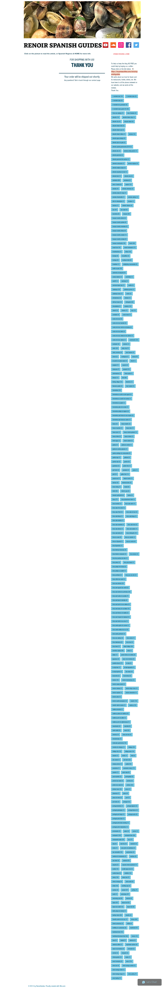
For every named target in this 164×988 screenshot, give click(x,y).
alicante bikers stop (129, 117)
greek (136, 470)
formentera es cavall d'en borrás (122, 399)
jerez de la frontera (129, 659)
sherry (116, 877)
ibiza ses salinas (118, 638)
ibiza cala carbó (131, 503)
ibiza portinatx (118, 575)
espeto (125, 365)
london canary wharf (119, 684)
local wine (117, 676)
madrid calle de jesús (120, 705)
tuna (115, 940)
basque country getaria (120, 222)
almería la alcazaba (119, 163)
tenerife (129, 915)
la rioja (129, 663)
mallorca (133, 705)
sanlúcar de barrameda (120, 856)
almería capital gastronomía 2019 (123, 147)
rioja (115, 844)
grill (115, 474)
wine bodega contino (130, 965)
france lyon (117, 432)
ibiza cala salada (133, 529)
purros (136, 831)
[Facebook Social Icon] (128, 45)
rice (131, 839)
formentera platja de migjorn (121, 411)
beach (132, 243)
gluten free (127, 466)
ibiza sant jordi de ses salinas (122, 604)
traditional (134, 928)
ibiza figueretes (118, 545)
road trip (124, 844)
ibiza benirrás (118, 503)
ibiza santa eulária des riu (121, 629)
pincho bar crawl (119, 781)
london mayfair (118, 692)
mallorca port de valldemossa (122, 722)
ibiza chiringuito (132, 533)
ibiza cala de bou (132, 512)
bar (115, 210)
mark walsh (117, 730)
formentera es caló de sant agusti (123, 394)
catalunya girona (130, 289)
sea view (117, 860)
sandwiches (131, 852)
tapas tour (131, 907)
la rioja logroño (118, 671)
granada (126, 470)
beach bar (117, 247)
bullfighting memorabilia (131, 264)
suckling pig (126, 886)
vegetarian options (132, 944)
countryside (135, 340)
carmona (125, 281)
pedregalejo (130, 776)
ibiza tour (130, 642)
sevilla (116, 869)
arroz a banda (118, 184)
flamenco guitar (118, 386)
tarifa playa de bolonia (120, 911)
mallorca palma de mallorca (121, 713)
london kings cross (132, 688)
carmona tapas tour (119, 285)
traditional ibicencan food (121, 936)
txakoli (124, 940)
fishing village (118, 382)
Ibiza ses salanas (119, 113)
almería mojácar (133, 163)
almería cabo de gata (120, 142)
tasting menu (118, 915)
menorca (116, 734)
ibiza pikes (117, 562)
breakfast (117, 264)
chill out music (118, 302)
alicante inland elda (119, 126)
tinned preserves (119, 923)
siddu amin (130, 881)
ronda (116, 848)
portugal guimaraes (119, 810)
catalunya (117, 289)
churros (125, 310)
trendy (135, 936)
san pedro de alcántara (128, 848)
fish (125, 378)
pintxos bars (118, 789)
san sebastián (118, 852)
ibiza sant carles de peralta (121, 596)
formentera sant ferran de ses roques (124, 415)
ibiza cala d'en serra (119, 508)
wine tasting (117, 978)
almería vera (129, 176)
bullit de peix (118, 268)
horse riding (117, 487)
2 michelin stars (132, 96)
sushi (116, 894)
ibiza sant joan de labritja (121, 600)
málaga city (118, 751)
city (134, 310)
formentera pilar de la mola (121, 407)
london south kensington (120, 701)
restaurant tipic (131, 835)
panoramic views (129, 768)
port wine (117, 802)
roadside (134, 844)
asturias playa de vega (120, 193)
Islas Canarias (132, 113)
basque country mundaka (121, 226)
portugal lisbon (133, 810)
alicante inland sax (119, 130)
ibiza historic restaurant (120, 554)
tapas (116, 902)
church (116, 310)
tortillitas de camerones (120, 928)
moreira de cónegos (119, 747)
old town (128, 760)
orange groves (118, 764)
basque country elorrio (120, 218)
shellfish (129, 873)
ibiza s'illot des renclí (120, 579)
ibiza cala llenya (118, 516)
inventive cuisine (119, 650)
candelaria (130, 277)
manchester (117, 726)
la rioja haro (117, 667)
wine (129, 961)
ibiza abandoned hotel (128, 499)
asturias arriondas (128, 189)
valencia (133, 940)
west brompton (118, 961)
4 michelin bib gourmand (121, 105)
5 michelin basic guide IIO (121, 109)
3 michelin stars (118, 100)
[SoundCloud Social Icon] (113, 45)
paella (129, 764)
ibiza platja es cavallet (120, 571)
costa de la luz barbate (120, 323)
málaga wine (130, 751)
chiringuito (130, 302)
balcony (116, 205)
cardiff (116, 281)
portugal (127, 802)
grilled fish (125, 474)
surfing (135, 890)
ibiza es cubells (130, 537)
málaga (132, 747)
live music (130, 671)
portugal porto (133, 814)
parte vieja (126, 772)
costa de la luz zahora (120, 340)
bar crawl (125, 210)
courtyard (117, 344)
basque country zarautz (120, 235)
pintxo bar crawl (118, 785)
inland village (129, 646)
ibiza (116, 499)
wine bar (116, 965)
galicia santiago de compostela (122, 453)
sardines (134, 856)
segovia (116, 865)
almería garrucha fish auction (122, 159)
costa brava (127, 315)
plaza (126, 793)
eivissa (135, 357)
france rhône (117, 436)
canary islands (118, 277)
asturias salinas (133, 197)
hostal (127, 487)
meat (127, 730)
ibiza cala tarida (118, 533)
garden (127, 462)
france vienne (130, 436)
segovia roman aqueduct (130, 865)
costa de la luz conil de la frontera (123, 327)
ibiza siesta (131, 638)
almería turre (117, 176)
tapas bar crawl (119, 907)
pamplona (117, 768)
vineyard (126, 953)
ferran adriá (129, 373)
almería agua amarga (120, 138)
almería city (117, 151)
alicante (117, 117)
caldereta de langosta (120, 273)
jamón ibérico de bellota (129, 655)
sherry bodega (118, 881)
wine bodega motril (119, 970)
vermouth (132, 949)
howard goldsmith (119, 495)
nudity (125, 755)
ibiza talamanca (118, 642)
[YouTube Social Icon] (105, 45)
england (116, 365)
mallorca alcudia (118, 709)
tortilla (130, 923)
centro (129, 294)
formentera (117, 390)
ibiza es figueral (118, 541)
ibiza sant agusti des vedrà (121, 587)
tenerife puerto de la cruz (121, 919)
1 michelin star (118, 96)
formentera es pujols (119, 403)
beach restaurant (130, 247)
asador (129, 184)
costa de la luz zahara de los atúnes (123, 336)
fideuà (116, 378)
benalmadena (118, 252)
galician (127, 457)
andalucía (117, 180)
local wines (127, 676)
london (116, 680)
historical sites (127, 483)
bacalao (131, 201)
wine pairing (133, 974)
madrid (134, 701)
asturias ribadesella (119, 197)
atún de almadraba (119, 201)
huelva (131, 495)
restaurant (117, 835)
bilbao (128, 252)
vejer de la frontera (119, 949)
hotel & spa (126, 491)
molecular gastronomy (120, 743)
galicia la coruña (127, 445)
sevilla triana (117, 873)
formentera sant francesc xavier (122, 420)
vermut (116, 953)
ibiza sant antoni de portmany (122, 592)
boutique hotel (127, 260)
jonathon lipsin (118, 663)
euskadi (127, 369)
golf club (116, 470)
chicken (128, 298)
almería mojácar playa (120, 168)
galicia (116, 445)
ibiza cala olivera (118, 529)
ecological (125, 357)
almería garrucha (118, 155)
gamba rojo (117, 462)
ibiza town (117, 646)
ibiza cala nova (133, 524)
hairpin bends (129, 478)
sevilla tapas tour (128, 869)
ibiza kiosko (135, 554)
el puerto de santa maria (120, 361)
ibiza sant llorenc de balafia (121, 613)
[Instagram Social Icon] (121, 45)
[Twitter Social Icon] (136, 45)
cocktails (116, 315)
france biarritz (126, 424)
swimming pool (118, 898)
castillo (131, 285)
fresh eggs (117, 441)
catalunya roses (118, 294)
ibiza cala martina (119, 520)
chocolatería (117, 306)
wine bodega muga (119, 974)
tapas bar (126, 902)
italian (116, 655)
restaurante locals (119, 839)
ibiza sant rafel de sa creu (121, 621)
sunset (125, 890)
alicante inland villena (120, 134)
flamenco (130, 382)
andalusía (128, 180)
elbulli (134, 361)
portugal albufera (119, 806)
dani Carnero (131, 352)
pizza (128, 789)
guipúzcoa (117, 478)
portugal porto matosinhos (121, 827)
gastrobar (117, 466)
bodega (116, 260)
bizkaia (116, 256)
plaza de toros (118, 797)
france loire (130, 428)
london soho (117, 697)
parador (116, 772)
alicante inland (129, 121)
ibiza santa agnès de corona (121, 625)
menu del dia (128, 734)
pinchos (130, 781)
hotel (116, 491)
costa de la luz (118, 319)
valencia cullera (118, 944)
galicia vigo (117, 457)
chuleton (128, 306)
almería (133, 134)
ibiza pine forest (129, 562)
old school (117, 760)
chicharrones (117, 298)
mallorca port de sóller (120, 718)
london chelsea (118, 688)
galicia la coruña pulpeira (121, 449)
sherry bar (126, 877)
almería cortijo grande (131, 151)
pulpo (127, 831)
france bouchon (118, 428)
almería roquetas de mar (120, 172)
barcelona (117, 214)
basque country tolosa (120, 231)
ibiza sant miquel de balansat (122, 617)
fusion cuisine (129, 441)
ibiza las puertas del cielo (121, 558)
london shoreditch (132, 692)
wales (128, 957)
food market (131, 386)
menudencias (118, 739)
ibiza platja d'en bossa (120, 566)
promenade (117, 831)
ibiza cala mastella (119, 524)
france (116, 424)
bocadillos (126, 256)
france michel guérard (131, 432)
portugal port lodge (119, 814)
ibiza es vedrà (131, 541)
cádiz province (118, 352)
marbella (128, 726)
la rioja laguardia (130, 667)
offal (134, 755)
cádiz (116, 348)
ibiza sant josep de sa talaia (122, 608)
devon (116, 357)
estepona (117, 369)
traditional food (118, 932)
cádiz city (126, 348)
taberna (129, 898)
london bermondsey (129, 680)
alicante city (117, 121)
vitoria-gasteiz (118, 957)
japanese (117, 659)
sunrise (116, 890)
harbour (116, 483)
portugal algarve (133, 806)
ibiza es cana (118, 537)
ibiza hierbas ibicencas (120, 550)
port (128, 797)
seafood (127, 860)
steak (116, 886)
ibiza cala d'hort (118, 512)
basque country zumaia (120, 239)
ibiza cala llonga (132, 516)
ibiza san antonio (119, 583)
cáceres (127, 344)
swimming (125, 894)
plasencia (117, 793)
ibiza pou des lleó (132, 575)
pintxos (130, 785)
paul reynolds (118, 776)
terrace (135, 919)
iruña (130, 650)
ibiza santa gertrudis (119, 634)
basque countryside (120, 243)
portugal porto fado (119, 818)
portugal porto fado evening (121, 823)
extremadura (117, 373)
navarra (116, 755)
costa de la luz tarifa (119, 331)
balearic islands (128, 205)
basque (127, 214)
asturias (116, 189)
